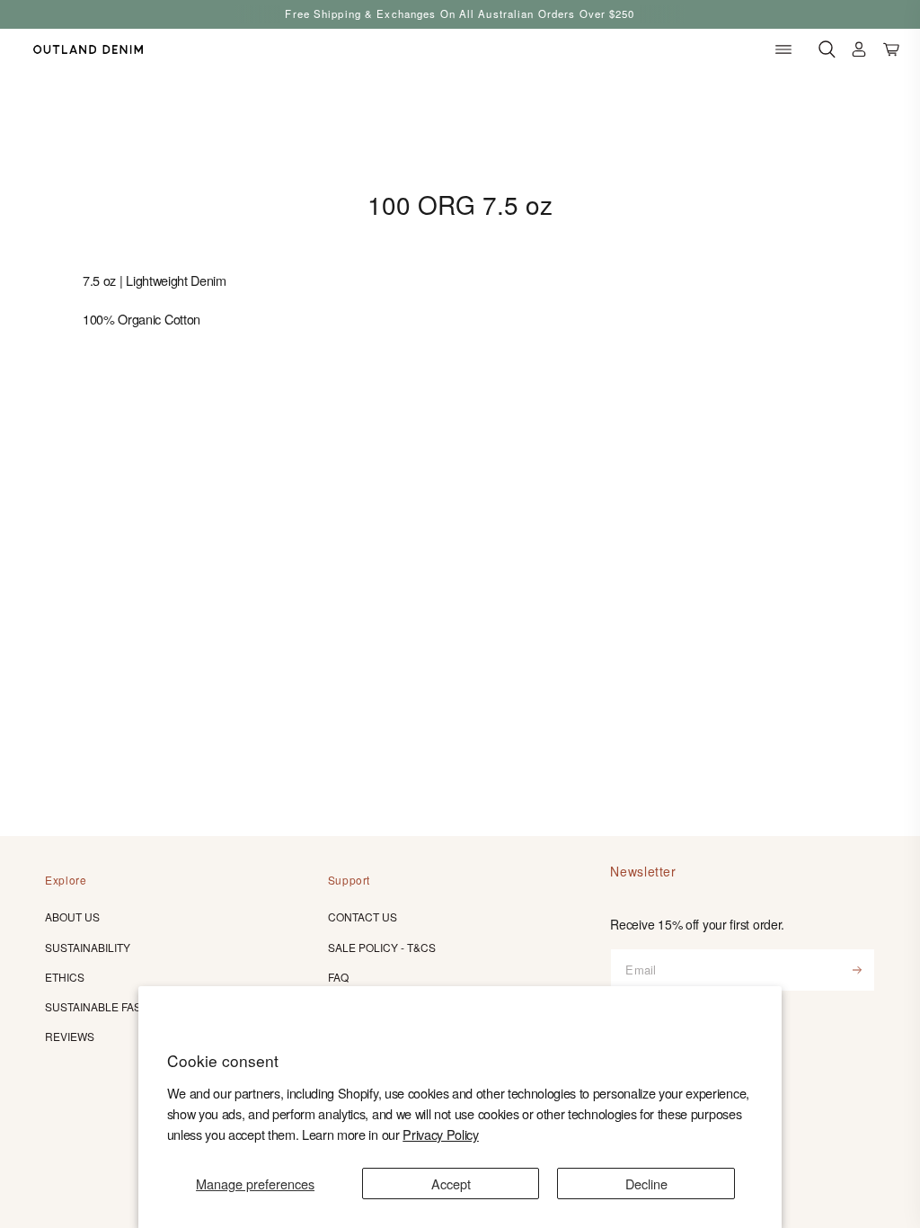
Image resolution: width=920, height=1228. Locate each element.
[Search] (827, 50)
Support (349, 879)
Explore (65, 879)
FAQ (338, 976)
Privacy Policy (440, 1134)
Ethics (64, 976)
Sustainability (87, 947)
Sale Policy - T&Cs (382, 947)
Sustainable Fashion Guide (125, 1006)
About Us (72, 916)
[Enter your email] (857, 970)
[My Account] (859, 50)
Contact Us (362, 916)
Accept (451, 1183)
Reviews (69, 1036)
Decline (646, 1183)
